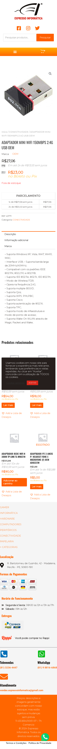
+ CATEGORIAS (9, 547)
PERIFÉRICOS (8, 530)
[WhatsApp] (41, 654)
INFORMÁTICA (9, 513)
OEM (15, 154)
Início (4, 132)
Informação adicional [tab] (16, 240)
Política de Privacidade (39, 743)
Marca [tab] (8, 246)
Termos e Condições (16, 743)
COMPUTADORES (10, 524)
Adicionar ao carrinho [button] (10, 482)
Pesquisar (45, 37)
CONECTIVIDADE (18, 132)
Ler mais (8, 405)
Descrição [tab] (10, 234)
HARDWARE (7, 518)
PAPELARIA (7, 541)
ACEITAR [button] (32, 383)
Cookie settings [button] (15, 383)
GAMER (4, 507)
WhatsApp (44, 662)
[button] (15, 51)
